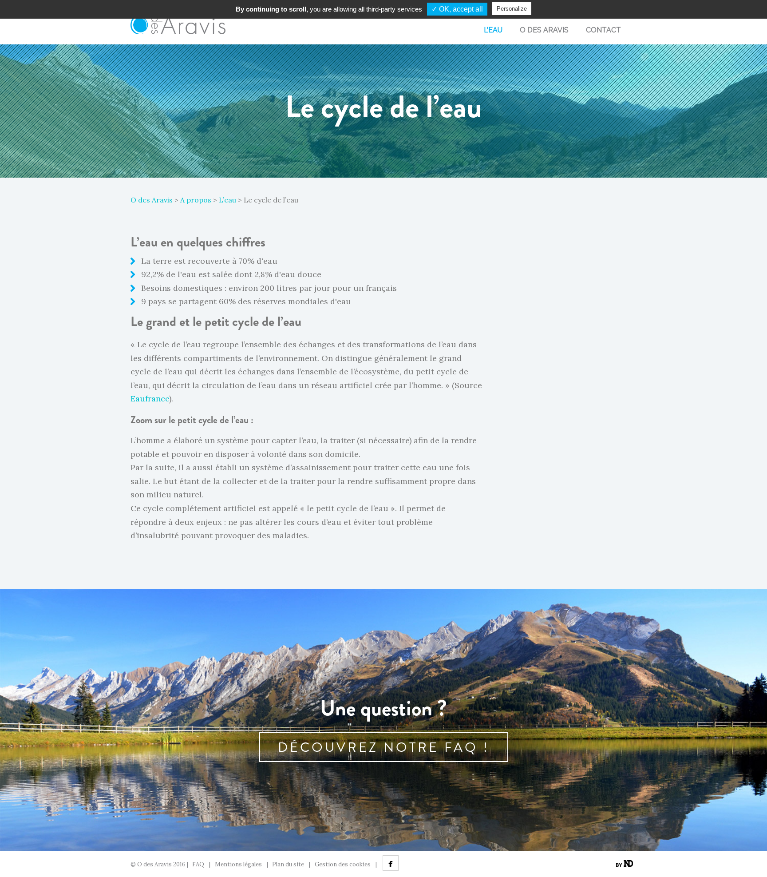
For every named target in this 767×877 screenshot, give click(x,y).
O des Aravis (151, 199)
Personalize (512, 8)
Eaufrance (149, 398)
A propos (195, 199)
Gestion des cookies (343, 864)
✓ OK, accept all (457, 9)
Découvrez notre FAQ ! (384, 747)
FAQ (198, 864)
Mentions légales (238, 864)
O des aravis (544, 30)
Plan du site (288, 864)
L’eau (493, 30)
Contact (603, 30)
